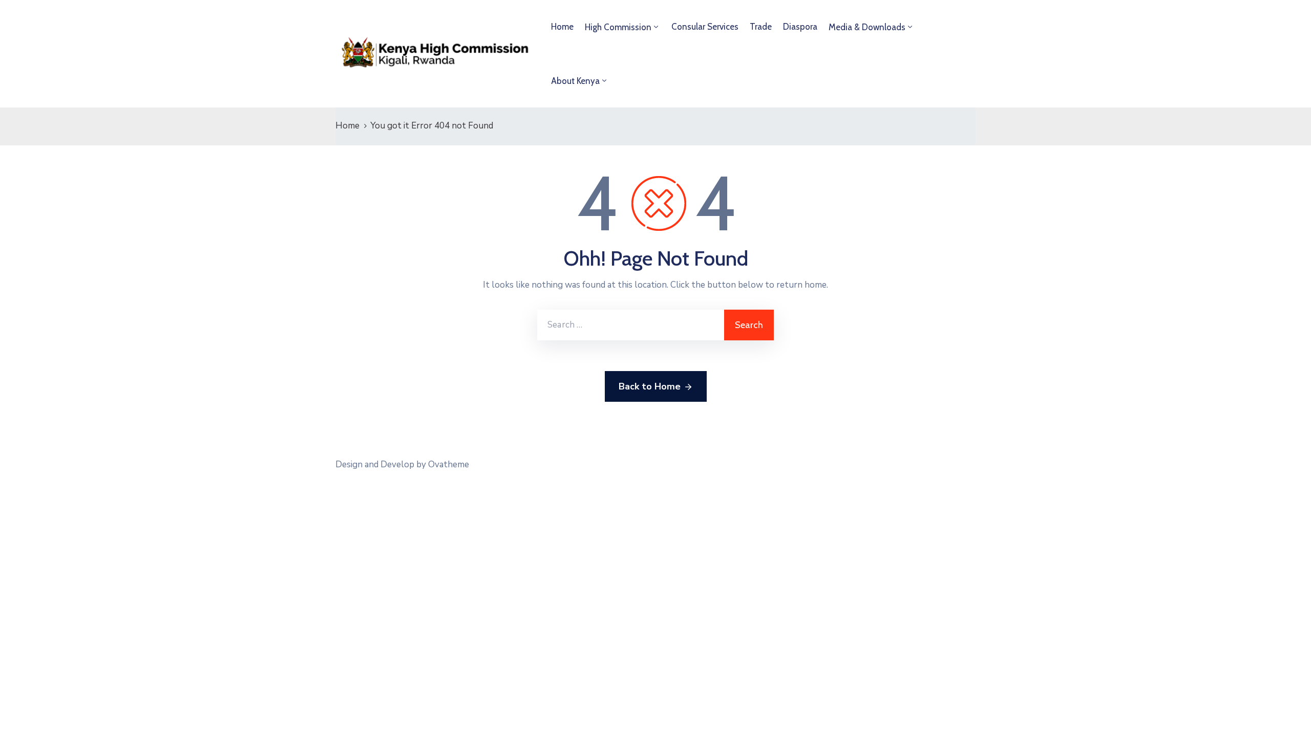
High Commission (618, 27)
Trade (761, 26)
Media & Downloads (867, 27)
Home (562, 26)
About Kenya (575, 81)
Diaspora (800, 26)
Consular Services (704, 26)
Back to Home (650, 386)
